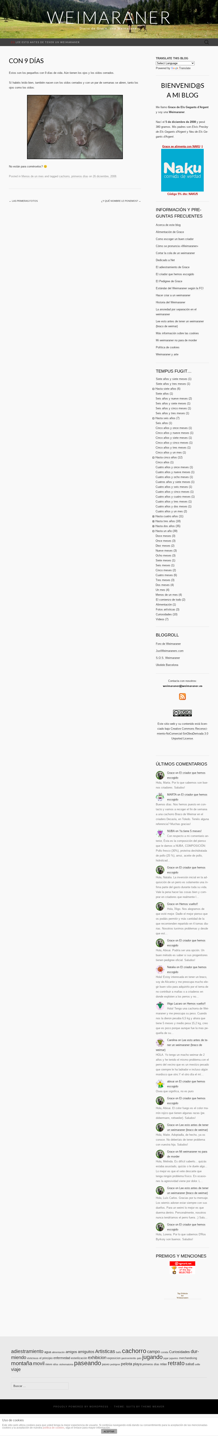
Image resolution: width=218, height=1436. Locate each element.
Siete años (162, 393)
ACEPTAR (109, 1431)
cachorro (64, 176)
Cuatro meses (164, 575)
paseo (105, 1364)
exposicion (113, 1358)
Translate (185, 68)
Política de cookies (167, 347)
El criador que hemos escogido (175, 274)
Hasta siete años (165, 388)
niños (55, 1364)
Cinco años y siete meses (172, 437)
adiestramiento (27, 1351)
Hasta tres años (165, 521)
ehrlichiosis (33, 1358)
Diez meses (163, 545)
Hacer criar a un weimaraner (173, 295)
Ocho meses (163, 555)
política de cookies (53, 1427)
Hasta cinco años (166, 457)
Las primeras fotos (23, 201)
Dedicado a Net (165, 260)
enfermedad (61, 1358)
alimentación (58, 1352)
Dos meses (163, 585)
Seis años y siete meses (171, 403)
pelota (126, 1364)
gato (139, 1358)
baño (118, 1352)
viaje (16, 1369)
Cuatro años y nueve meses (173, 472)
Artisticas (105, 1351)
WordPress (98, 1406)
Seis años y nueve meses (172, 398)
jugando (152, 1357)
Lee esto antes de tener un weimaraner (45, 42)
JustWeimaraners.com (170, 650)
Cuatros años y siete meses (173, 482)
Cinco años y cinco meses (172, 442)
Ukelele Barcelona (167, 664)
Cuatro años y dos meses (171, 506)
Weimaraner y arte (167, 354)
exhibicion (97, 1357)
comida (164, 1352)
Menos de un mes (33, 176)
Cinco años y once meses (172, 428)
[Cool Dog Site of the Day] (182, 1267)
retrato (176, 1363)
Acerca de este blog (168, 225)
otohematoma (66, 1364)
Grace (171, 772)
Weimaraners (182, 1298)
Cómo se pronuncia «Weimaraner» (177, 246)
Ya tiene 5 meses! (190, 831)
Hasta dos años (165, 526)
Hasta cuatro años (166, 516)
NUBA (171, 831)
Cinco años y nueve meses (172, 432)
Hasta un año (163, 531)
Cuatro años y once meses (172, 467)
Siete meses (163, 560)
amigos (71, 1352)
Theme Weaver (153, 1406)
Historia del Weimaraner (170, 302)
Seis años (162, 423)
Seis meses (163, 565)
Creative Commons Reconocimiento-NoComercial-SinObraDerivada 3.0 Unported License (182, 733)
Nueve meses (164, 550)
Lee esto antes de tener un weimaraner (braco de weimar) (182, 1044)
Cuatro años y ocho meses (172, 477)
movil (38, 1363)
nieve (48, 1364)
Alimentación (164, 604)
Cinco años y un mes (169, 452)
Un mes (160, 589)
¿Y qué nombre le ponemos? (121, 201)
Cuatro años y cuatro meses (173, 496)
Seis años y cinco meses (171, 408)
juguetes (173, 1358)
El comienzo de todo (168, 599)
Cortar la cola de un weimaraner (175, 253)
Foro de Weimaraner (168, 643)
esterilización (79, 1358)
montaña (21, 1363)
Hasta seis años (165, 418)
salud (189, 1364)
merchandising (188, 1358)
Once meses (163, 540)
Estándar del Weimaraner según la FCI (180, 288)
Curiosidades (164, 614)
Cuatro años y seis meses (172, 486)
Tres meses (163, 580)
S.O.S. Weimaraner (168, 657)
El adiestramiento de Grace (172, 267)
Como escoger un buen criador (175, 239)
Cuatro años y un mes (169, 511)
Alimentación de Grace (170, 232)
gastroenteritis (128, 1358)
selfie (197, 1364)
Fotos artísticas (165, 609)
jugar (166, 1358)
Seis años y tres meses (170, 413)
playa (137, 1364)
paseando (87, 1363)
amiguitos (86, 1352)
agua (47, 1352)
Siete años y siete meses (171, 378)
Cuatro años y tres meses (172, 501)
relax (163, 1364)
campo (153, 1351)
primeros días (79, 176)
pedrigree (115, 1364)
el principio (46, 1358)
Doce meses (163, 535)
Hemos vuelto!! (188, 904)
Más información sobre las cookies (177, 333)
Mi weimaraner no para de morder (176, 340)
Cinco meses (164, 570)
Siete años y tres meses (171, 383)
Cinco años (162, 462)
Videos (160, 619)
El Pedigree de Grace (169, 281)
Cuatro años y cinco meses (172, 491)
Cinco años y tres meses (171, 447)
